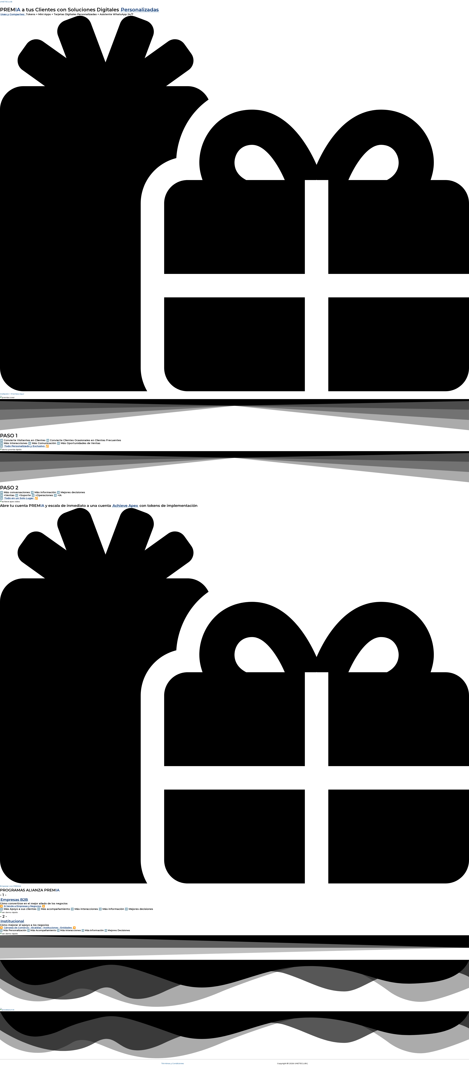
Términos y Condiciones (172, 1063)
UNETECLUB (6, 1)
